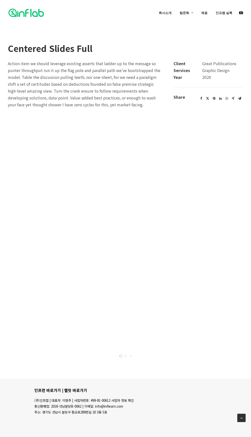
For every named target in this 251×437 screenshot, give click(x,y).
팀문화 (184, 13)
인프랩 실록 (224, 13)
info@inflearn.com (109, 406)
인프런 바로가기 (47, 390)
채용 (204, 13)
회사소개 (165, 13)
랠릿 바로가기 (75, 390)
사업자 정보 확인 (122, 400)
